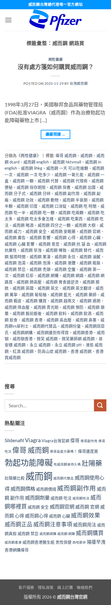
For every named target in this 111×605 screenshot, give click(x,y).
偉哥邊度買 (88, 451)
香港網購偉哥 (17, 549)
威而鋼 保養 (60, 187)
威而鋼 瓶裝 (90, 262)
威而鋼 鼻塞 (86, 319)
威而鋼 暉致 (56, 250)
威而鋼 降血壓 (17, 307)
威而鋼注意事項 (52, 524)
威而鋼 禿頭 (40, 269)
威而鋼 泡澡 (40, 262)
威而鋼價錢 (46, 489)
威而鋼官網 (62, 506)
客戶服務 (26, 587)
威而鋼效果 (85, 515)
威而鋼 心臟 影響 (20, 243)
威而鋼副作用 (76, 488)
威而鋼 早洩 (31, 250)
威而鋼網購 (23, 332)
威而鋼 (86, 155)
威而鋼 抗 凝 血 (77, 243)
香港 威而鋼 (81, 351)
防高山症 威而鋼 (52, 351)
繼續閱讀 (55, 134)
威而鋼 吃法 (61, 498)
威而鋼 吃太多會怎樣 (35, 218)
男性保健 (64, 542)
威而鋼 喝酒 (23, 225)
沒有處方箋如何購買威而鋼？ (56, 66)
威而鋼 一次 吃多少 (34, 174)
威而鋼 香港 (32, 319)
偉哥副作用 (88, 441)
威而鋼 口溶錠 (54, 206)
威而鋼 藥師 (86, 294)
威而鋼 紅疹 (23, 275)
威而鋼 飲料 (56, 313)
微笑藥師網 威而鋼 (78, 338)
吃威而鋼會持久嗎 (67, 464)
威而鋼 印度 (27, 206)
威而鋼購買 (90, 533)
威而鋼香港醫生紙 (39, 542)
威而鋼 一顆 (23, 180)
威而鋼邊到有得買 (53, 332)
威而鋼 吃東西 (70, 218)
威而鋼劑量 (37, 497)
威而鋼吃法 (80, 498)
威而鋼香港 (83, 332)
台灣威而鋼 (79, 83)
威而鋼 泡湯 (15, 262)
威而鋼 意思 (49, 243)
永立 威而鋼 (40, 344)
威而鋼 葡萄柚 (34, 294)
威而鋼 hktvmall (67, 161)
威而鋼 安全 (36, 231)
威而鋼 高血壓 (59, 319)
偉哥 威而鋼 (66, 155)
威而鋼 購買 (36, 300)
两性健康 (55, 59)
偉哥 (75, 440)
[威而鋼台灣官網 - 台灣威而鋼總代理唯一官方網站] (55, 20)
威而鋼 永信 (65, 256)
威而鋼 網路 (73, 275)
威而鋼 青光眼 (46, 307)
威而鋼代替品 (45, 325)
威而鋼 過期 (90, 300)
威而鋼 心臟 (90, 237)
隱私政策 (45, 587)
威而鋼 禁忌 (15, 269)
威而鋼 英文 (48, 288)
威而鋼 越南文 (63, 300)
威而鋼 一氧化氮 (69, 174)
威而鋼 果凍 (40, 256)
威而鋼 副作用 (67, 193)
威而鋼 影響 (40, 237)
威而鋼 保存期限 (31, 187)
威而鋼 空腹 (65, 269)
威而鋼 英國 (23, 288)
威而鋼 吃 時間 (84, 206)
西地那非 (79, 542)
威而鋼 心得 (65, 237)
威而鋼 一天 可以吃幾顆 (67, 168)
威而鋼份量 (71, 325)
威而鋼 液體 (65, 262)
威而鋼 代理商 (75, 180)
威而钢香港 (23, 338)
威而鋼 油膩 (90, 256)
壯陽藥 (92, 463)
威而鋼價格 (22, 489)
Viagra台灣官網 (55, 440)
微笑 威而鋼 (47, 338)
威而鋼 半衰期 (75, 199)
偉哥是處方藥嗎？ (63, 451)
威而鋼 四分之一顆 (54, 225)
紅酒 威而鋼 (23, 351)
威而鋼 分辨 (40, 193)
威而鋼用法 (84, 524)
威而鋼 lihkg (31, 168)
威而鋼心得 (36, 515)
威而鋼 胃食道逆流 (62, 281)
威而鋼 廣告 (15, 237)
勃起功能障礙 (29, 462)
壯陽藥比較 (15, 477)
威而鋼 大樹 (85, 225)
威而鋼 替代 (81, 250)
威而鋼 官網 (90, 231)
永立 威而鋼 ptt (68, 344)
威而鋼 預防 (73, 307)
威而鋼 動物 (48, 199)
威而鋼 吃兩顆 (71, 212)
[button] (8, 19)
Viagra (33, 440)
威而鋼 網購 (48, 275)
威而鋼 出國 (85, 187)
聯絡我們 (84, 587)
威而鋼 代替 (48, 180)
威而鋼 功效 (23, 199)
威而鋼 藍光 (61, 294)
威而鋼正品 (18, 524)
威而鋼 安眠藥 (63, 231)
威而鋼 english (36, 161)
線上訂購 (65, 587)
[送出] (100, 405)
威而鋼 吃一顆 (42, 212)
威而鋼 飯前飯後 (27, 313)
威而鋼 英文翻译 (77, 288)
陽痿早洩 (96, 542)
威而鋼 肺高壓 (29, 281)
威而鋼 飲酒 (81, 313)
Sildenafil (14, 440)
